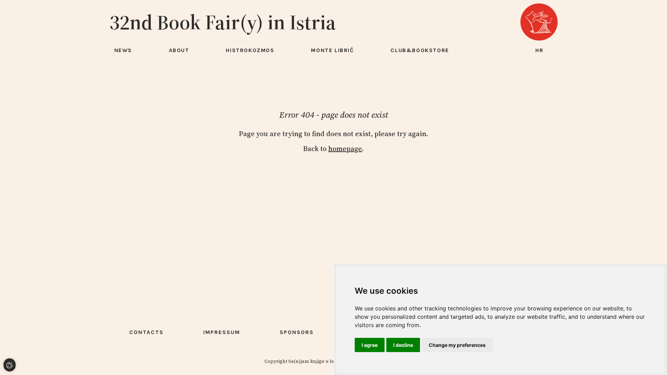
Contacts (146, 332)
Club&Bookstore (419, 50)
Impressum (221, 332)
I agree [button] (370, 345)
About (179, 50)
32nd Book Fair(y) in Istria (222, 22)
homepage (345, 148)
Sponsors (297, 332)
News (123, 50)
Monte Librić (332, 50)
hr (539, 50)
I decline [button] (403, 345)
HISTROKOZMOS (250, 50)
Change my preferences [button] (457, 345)
